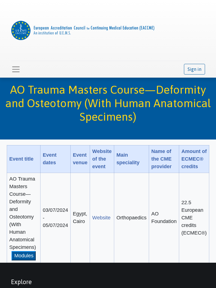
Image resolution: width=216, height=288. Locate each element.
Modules (23, 255)
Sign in (194, 69)
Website (101, 217)
